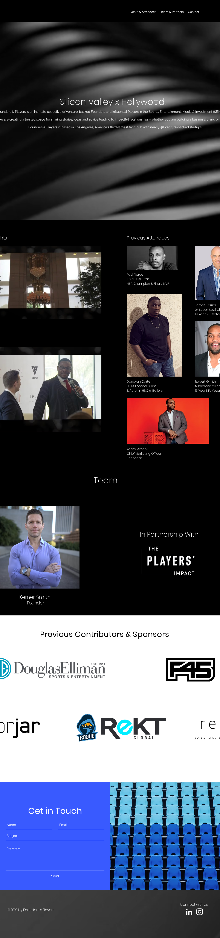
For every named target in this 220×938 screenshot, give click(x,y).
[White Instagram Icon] (199, 911)
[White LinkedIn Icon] (189, 911)
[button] (95, 314)
